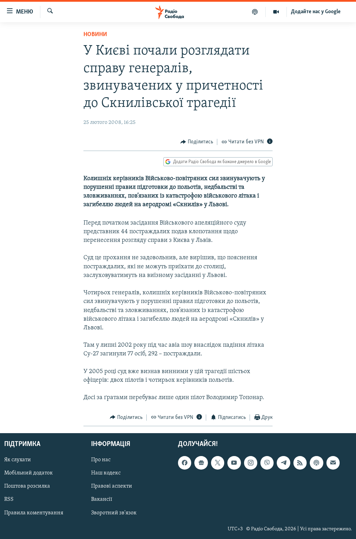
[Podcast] (316, 462)
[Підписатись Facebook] (184, 462)
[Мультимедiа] (276, 12)
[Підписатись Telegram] (283, 462)
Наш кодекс (106, 473)
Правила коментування (33, 513)
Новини (95, 35)
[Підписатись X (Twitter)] (217, 462)
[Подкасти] (255, 12)
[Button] (196, 141)
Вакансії (101, 500)
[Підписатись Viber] (267, 462)
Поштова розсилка (27, 486)
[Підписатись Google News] (201, 462)
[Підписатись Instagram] (250, 462)
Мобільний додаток (28, 473)
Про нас (101, 460)
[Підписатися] (333, 462)
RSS (9, 500)
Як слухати (17, 460)
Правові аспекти (111, 486)
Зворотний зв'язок (114, 513)
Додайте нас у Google (316, 12)
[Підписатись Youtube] (234, 462)
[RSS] (300, 462)
